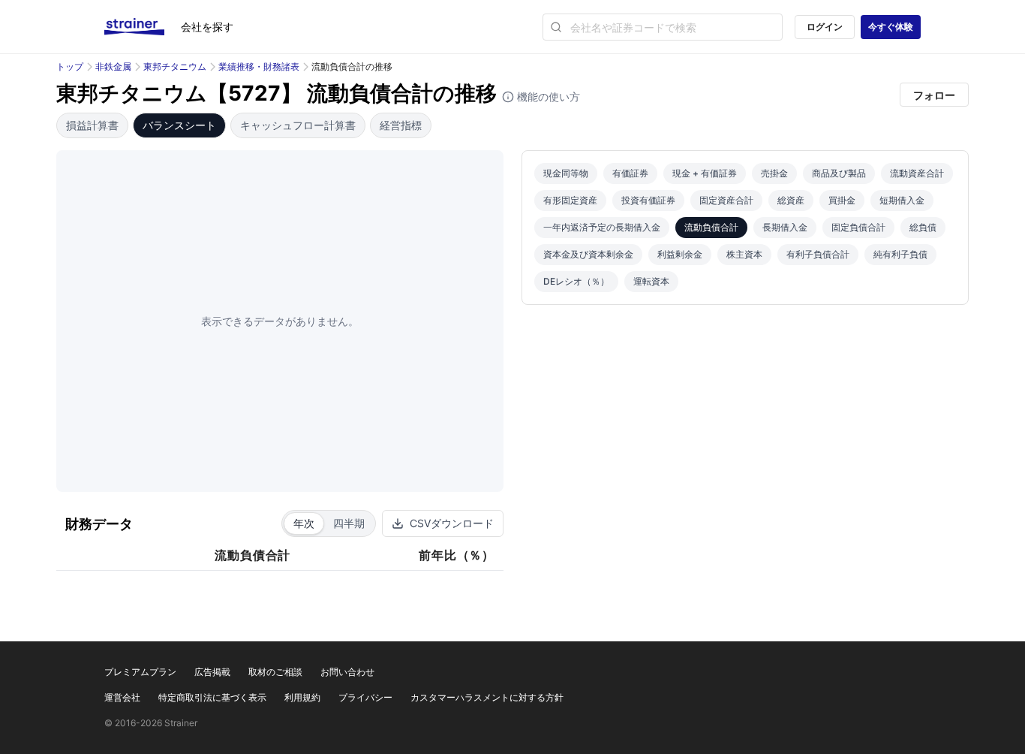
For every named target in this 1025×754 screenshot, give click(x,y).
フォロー (934, 95)
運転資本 (651, 281)
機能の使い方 (547, 96)
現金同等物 (565, 173)
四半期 (349, 523)
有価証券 (630, 173)
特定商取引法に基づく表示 (212, 697)
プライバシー (365, 697)
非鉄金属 (113, 66)
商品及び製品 (839, 173)
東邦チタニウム (174, 66)
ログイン (825, 26)
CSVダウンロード (452, 523)
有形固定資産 (570, 200)
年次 (303, 523)
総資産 (790, 200)
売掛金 (774, 173)
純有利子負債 (900, 254)
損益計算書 (92, 125)
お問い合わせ (347, 671)
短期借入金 (901, 200)
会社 (207, 26)
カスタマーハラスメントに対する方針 (487, 697)
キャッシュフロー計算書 (298, 125)
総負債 (922, 227)
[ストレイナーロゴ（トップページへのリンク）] (142, 27)
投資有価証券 (648, 200)
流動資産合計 (917, 173)
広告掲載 (212, 671)
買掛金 (841, 200)
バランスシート (179, 125)
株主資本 (744, 254)
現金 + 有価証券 (704, 173)
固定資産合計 (726, 200)
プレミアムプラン (140, 671)
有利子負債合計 (817, 254)
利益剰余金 (679, 254)
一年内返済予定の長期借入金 (601, 227)
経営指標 (401, 125)
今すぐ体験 (890, 26)
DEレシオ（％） (576, 281)
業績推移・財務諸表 (258, 66)
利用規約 (302, 697)
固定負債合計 (858, 227)
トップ (69, 66)
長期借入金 (784, 227)
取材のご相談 (275, 671)
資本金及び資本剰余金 (588, 254)
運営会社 (122, 697)
